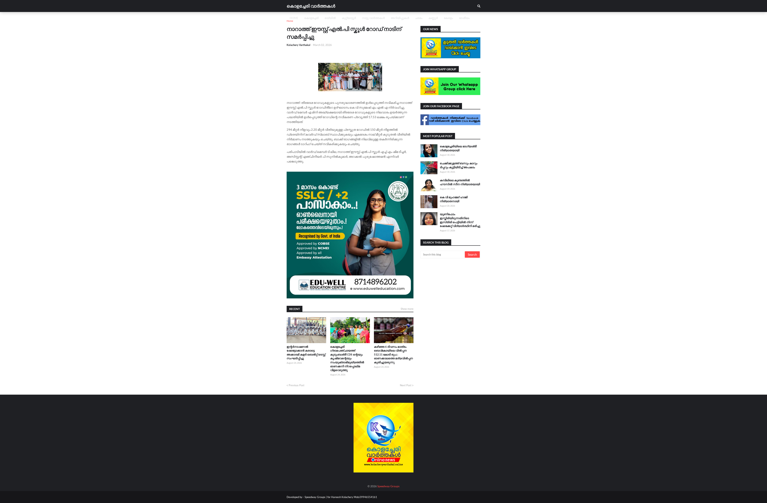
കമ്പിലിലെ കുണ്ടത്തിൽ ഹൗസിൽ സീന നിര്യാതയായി (460, 182)
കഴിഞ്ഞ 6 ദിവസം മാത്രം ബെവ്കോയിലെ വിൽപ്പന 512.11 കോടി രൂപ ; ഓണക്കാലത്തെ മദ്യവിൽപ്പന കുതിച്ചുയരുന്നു (393, 354)
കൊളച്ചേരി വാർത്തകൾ (311, 6)
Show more (407, 308)
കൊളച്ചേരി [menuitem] (311, 18)
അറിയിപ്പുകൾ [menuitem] (400, 18)
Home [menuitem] (294, 18)
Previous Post (296, 385)
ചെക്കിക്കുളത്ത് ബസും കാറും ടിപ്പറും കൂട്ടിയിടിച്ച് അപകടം (458, 165)
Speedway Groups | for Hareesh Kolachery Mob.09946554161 (340, 497)
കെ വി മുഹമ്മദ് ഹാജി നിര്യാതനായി (454, 199)
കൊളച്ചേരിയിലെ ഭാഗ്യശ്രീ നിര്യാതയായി (458, 148)
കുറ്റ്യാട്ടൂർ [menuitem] (349, 18)
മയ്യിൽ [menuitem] (330, 18)
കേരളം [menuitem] (448, 18)
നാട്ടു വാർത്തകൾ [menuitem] (373, 18)
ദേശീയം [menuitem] (464, 18)
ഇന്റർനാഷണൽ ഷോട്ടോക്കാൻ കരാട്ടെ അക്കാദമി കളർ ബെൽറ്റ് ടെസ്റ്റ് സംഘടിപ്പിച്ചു (306, 352)
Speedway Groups (388, 486)
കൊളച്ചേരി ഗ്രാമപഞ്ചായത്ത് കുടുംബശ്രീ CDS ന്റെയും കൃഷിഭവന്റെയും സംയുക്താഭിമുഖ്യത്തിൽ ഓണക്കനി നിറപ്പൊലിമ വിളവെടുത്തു (347, 358)
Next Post (405, 385)
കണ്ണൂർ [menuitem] (433, 18)
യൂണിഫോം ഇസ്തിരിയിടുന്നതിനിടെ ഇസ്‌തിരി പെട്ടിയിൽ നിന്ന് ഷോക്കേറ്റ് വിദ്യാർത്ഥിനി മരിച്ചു (460, 220)
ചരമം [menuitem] (418, 18)
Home (290, 20)
